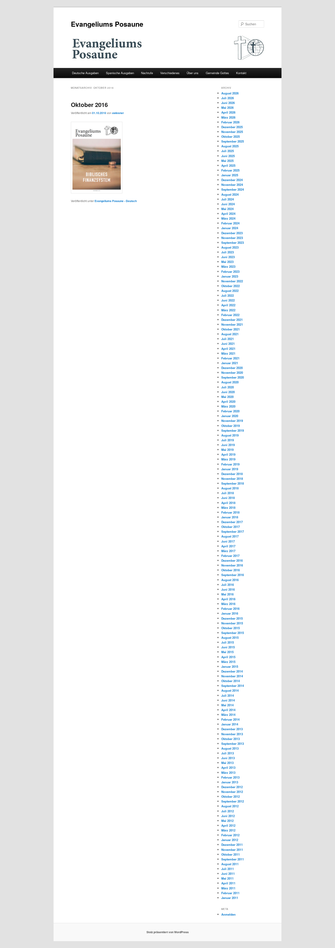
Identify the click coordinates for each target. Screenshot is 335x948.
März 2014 (228, 714)
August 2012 (230, 806)
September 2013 (232, 743)
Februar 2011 (230, 893)
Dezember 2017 (232, 522)
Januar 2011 (229, 898)
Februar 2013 (230, 777)
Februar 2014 (230, 719)
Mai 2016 (227, 594)
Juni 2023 (228, 257)
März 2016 (228, 604)
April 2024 (228, 213)
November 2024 (232, 184)
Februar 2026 (230, 122)
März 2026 (228, 117)
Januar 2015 (229, 666)
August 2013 (230, 748)
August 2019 (230, 435)
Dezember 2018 (232, 474)
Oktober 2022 (230, 286)
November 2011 (232, 849)
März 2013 (228, 772)
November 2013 (232, 734)
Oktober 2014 (230, 681)
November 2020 (232, 372)
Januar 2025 (229, 175)
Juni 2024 (228, 204)
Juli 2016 (227, 584)
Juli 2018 (227, 493)
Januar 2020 (229, 416)
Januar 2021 (229, 363)
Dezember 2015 (232, 618)
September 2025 (232, 141)
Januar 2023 (229, 276)
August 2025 (230, 146)
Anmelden (228, 914)
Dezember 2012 (232, 787)
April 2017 (228, 546)
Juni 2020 (228, 392)
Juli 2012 (227, 811)
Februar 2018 (230, 512)
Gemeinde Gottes (217, 73)
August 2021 (230, 334)
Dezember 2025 (232, 127)
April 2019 (228, 454)
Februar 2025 (230, 170)
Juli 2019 (227, 440)
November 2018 (232, 478)
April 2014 (228, 710)
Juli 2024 (227, 199)
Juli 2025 (227, 151)
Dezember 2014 (232, 671)
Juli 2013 (227, 753)
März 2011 (228, 888)
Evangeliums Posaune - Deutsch (116, 201)
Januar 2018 (229, 517)
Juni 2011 (228, 873)
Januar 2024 (229, 228)
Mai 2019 (227, 449)
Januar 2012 (229, 840)
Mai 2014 (227, 705)
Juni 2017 (228, 541)
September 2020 (232, 377)
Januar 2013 (229, 782)
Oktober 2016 (89, 104)
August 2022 (230, 290)
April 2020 (228, 401)
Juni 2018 (228, 498)
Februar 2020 (230, 411)
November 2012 (232, 792)
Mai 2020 (227, 397)
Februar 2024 (230, 223)
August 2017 (230, 536)
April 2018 (228, 503)
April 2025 (228, 165)
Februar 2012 (230, 835)
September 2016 (232, 575)
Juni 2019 (228, 445)
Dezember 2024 (232, 180)
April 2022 (228, 305)
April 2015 (228, 657)
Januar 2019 (229, 469)
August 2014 (230, 690)
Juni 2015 (228, 647)
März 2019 (228, 459)
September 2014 (232, 685)
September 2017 (232, 531)
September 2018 (232, 483)
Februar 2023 (230, 271)
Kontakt (241, 73)
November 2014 (232, 676)
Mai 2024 (227, 209)
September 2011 (232, 859)
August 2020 (230, 382)
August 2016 (230, 580)
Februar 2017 (230, 555)
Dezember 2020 (232, 368)
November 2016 (232, 565)
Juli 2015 (227, 642)
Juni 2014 (228, 700)
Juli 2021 (227, 339)
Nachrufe (147, 73)
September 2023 (232, 242)
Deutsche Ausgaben (85, 73)
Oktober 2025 (230, 136)
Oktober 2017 (230, 527)
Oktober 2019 (230, 425)
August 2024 (230, 194)
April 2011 (228, 883)
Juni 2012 (228, 816)
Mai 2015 (227, 652)
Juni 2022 (228, 300)
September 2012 (232, 801)
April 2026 (228, 112)
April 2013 (228, 767)
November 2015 (232, 623)
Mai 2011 (227, 878)
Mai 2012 (227, 820)
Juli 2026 (227, 98)
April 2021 (228, 348)
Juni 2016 (228, 589)
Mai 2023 (227, 262)
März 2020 (228, 406)
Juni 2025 (228, 156)
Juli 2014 (227, 695)
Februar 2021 (230, 358)
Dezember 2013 (232, 729)
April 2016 (228, 599)
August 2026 (230, 93)
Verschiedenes (170, 73)
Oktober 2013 (230, 739)
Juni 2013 (228, 758)
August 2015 (230, 637)
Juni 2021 (228, 343)
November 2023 (232, 238)
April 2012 (228, 825)
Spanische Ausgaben (120, 73)
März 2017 (228, 551)
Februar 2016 (230, 608)
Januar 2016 (229, 613)
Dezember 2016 (232, 560)
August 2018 (230, 488)
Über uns (192, 73)
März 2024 (228, 218)
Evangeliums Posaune (107, 24)
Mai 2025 (227, 160)
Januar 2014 (229, 724)
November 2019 (232, 420)
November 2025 (232, 132)
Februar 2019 (230, 464)
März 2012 (228, 830)
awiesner (118, 113)
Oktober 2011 (230, 854)
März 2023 (228, 266)
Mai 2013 (227, 763)
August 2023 (230, 247)
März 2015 (228, 662)
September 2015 (232, 633)
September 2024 (232, 189)
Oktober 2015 (230, 628)
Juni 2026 (228, 103)
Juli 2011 (227, 869)
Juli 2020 (227, 387)
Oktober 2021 (230, 329)
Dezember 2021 (232, 319)
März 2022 (228, 310)
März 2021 (228, 353)
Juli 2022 (227, 295)
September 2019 (232, 430)
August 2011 (230, 864)
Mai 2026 (227, 107)
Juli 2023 (227, 252)
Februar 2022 (230, 315)
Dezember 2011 (232, 844)
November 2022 (232, 281)
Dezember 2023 (232, 233)
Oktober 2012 (230, 796)
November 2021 (232, 324)
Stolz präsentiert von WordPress (168, 932)
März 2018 (228, 507)
